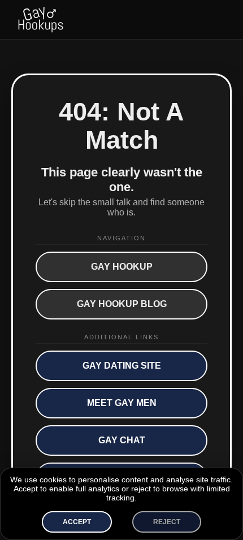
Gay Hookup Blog (122, 304)
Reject (166, 522)
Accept (77, 522)
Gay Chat (121, 440)
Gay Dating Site (122, 365)
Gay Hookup (122, 266)
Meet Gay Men (122, 403)
